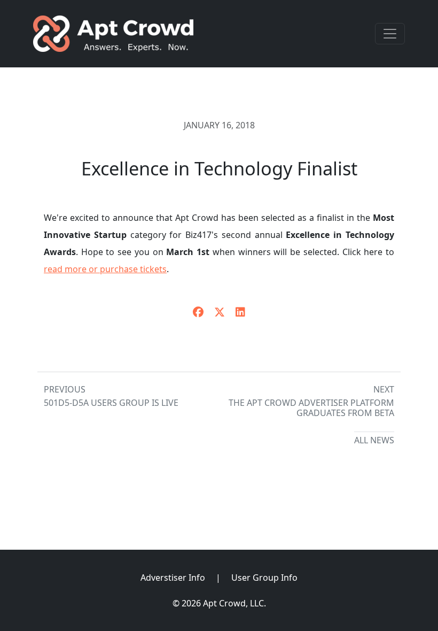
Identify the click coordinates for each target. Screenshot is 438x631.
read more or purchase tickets (105, 269)
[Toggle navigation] (390, 33)
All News (374, 440)
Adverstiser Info (172, 577)
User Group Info (264, 577)
